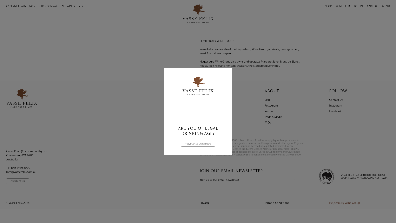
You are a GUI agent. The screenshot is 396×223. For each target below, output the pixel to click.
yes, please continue (198, 143)
